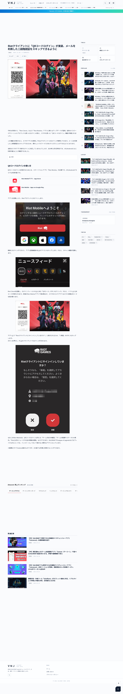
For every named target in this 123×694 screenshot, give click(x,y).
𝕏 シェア (11, 56)
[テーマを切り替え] (109, 3)
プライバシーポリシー (52, 674)
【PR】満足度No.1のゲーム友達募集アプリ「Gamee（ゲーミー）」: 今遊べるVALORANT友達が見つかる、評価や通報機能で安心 (52, 553)
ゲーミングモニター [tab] (66, 491)
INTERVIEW (93, 243)
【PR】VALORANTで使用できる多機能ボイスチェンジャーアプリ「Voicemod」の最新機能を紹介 (49, 539)
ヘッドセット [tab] (53, 491)
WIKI (84, 240)
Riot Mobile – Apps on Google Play (33, 187)
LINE (18, 56)
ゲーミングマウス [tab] (14, 491)
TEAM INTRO (98, 237)
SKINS (84, 243)
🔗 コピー (24, 56)
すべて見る (73, 485)
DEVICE (99, 240)
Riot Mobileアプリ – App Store (31, 179)
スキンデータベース (52, 3)
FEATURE (91, 240)
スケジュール (110, 7)
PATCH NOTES (109, 240)
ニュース (32, 3)
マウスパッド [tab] (42, 491)
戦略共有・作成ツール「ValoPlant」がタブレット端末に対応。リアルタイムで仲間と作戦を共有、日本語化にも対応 (52, 579)
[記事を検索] (105, 3)
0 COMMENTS (25, 52)
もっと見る (113, 68)
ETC (83, 237)
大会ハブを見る (112, 212)
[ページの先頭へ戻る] (119, 683)
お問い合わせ (50, 672)
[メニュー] (113, 3)
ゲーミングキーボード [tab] (29, 491)
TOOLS (9, 52)
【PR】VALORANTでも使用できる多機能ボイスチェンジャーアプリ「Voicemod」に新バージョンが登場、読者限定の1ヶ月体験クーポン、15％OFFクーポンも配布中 (51, 567)
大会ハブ (41, 3)
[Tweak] (118, 689)
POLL (90, 237)
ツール (79, 3)
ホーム (48, 669)
